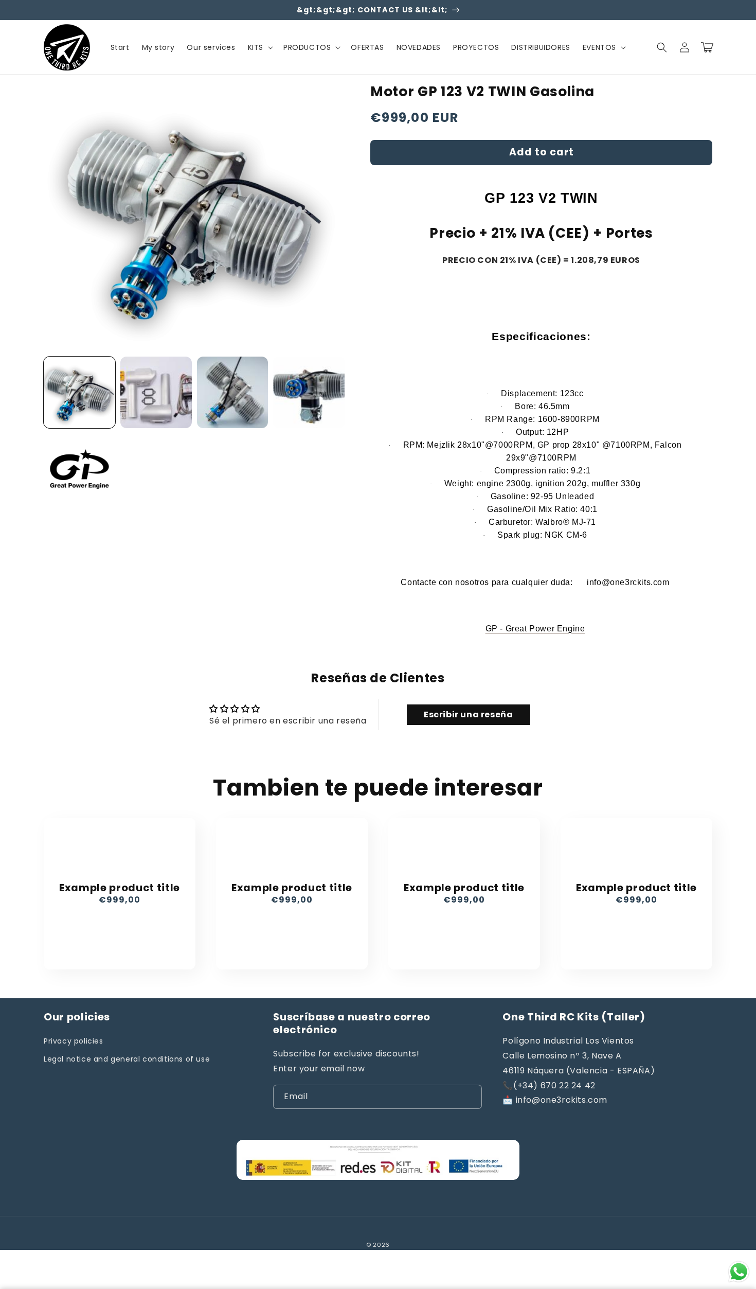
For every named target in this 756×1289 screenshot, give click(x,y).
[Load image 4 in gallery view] (309, 392)
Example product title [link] (119, 887)
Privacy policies (73, 1041)
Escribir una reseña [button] (468, 714)
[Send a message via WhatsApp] (739, 1272)
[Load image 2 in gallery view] (156, 392)
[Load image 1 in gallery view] (79, 392)
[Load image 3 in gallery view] (232, 392)
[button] (259, 47)
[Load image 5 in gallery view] (79, 469)
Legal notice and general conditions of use (127, 1059)
